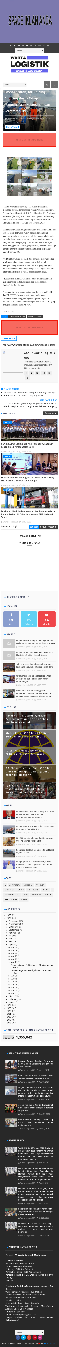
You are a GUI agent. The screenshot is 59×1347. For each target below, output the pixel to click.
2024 (9, 1005)
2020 (9, 1016)
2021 (9, 1013)
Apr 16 (14, 981)
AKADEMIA (28, 885)
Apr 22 (14, 959)
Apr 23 (14, 956)
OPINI (25, 895)
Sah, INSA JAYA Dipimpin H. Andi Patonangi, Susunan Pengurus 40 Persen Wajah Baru (27, 445)
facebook (52, 527)
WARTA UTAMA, (11, 121)
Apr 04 (14, 987)
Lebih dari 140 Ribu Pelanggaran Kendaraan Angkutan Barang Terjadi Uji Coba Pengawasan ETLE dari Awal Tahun (28, 514)
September (14, 929)
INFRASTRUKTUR (12, 895)
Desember (14, 921)
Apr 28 (14, 950)
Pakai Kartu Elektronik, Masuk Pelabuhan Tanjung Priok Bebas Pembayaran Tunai (26, 719)
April (11, 944)
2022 (9, 1011)
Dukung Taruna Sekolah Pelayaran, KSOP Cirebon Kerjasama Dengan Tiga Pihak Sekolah (35, 1064)
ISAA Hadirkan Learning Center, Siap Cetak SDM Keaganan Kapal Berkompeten (35, 1123)
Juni (11, 938)
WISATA (24, 899)
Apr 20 (14, 975)
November (14, 924)
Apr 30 (14, 947)
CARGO (21, 890)
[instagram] (43, 45)
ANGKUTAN (7, 490)
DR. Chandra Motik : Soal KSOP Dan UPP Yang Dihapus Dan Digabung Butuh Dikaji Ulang (28, 772)
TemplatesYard (50, 1344)
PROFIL (48, 895)
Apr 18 (14, 978)
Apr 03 (14, 990)
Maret (12, 996)
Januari (12, 1002)
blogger (34, 527)
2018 (9, 1022)
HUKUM (45, 890)
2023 (9, 1008)
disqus (43, 527)
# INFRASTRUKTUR (17, 316)
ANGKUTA (40, 885)
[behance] (39, 45)
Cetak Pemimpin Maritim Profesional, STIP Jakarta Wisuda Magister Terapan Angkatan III (35, 1108)
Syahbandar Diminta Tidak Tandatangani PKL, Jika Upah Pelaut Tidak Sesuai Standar (24, 789)
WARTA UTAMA (11, 899)
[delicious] (47, 45)
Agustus (13, 932)
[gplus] (18, 45)
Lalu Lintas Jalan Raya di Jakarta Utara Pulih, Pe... (31, 971)
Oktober (13, 926)
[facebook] (10, 45)
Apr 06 (14, 984)
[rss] (35, 45)
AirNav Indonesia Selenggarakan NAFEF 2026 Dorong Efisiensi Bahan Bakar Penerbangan (27, 479)
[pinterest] (22, 45)
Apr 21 (14, 962)
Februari (13, 999)
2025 (9, 918)
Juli (10, 935)
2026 (9, 915)
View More (51, 413)
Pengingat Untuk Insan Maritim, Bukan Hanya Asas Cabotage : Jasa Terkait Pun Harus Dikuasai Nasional (34, 865)
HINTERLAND (33, 890)
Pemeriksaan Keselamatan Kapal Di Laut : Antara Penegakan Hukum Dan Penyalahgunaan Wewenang (35, 815)
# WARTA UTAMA (35, 316)
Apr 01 (14, 993)
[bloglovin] (27, 45)
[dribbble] (31, 45)
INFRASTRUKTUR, (44, 118)
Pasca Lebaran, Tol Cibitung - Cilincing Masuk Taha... (32, 966)
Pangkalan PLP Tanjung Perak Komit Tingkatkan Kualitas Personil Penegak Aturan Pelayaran (35, 1212)
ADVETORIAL (14, 885)
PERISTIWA (7, 422)
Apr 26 (14, 953)
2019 (9, 1019)
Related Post (9, 413)
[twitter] (14, 45)
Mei (11, 941)
